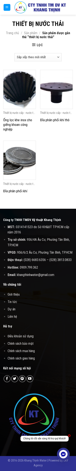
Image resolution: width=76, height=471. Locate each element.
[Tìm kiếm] (71, 7)
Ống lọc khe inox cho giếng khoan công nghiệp (17, 124)
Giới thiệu (14, 294)
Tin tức (12, 302)
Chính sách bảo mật (21, 344)
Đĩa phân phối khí (15, 191)
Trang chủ (12, 33)
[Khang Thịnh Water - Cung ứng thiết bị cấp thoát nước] (40, 7)
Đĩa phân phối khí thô (54, 120)
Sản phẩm (30, 33)
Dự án (11, 309)
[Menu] (7, 7)
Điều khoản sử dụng (21, 336)
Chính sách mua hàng (21, 351)
